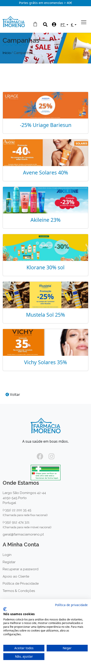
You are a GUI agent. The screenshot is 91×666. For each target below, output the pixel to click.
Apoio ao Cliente (16, 576)
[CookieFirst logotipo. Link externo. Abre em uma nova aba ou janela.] (5, 609)
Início (7, 53)
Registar (9, 562)
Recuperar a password (20, 569)
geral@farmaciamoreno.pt (23, 534)
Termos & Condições (19, 591)
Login (7, 555)
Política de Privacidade (21, 584)
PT (63, 24)
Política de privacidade (71, 605)
